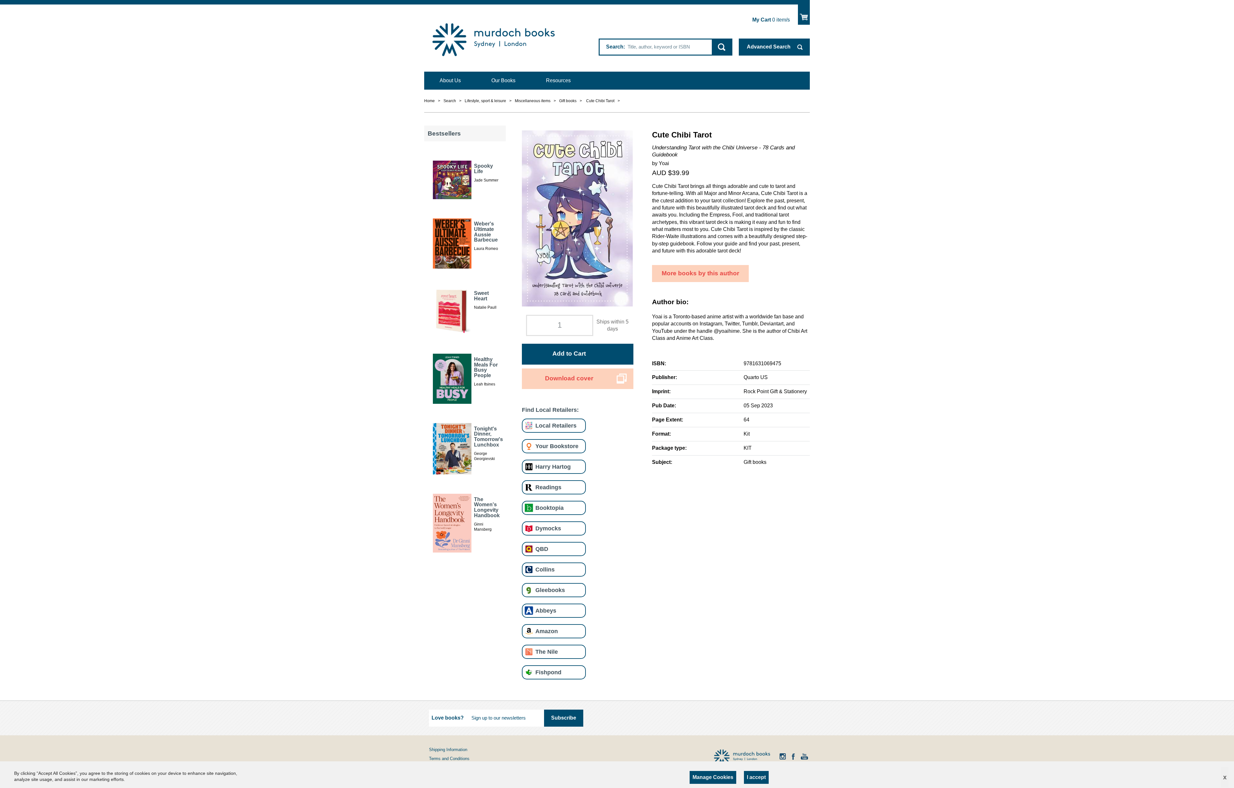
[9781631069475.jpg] (577, 218)
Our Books (503, 80)
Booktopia (549, 507)
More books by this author (700, 273)
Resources (558, 80)
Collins (545, 569)
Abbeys (545, 610)
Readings (548, 487)
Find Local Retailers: (550, 409)
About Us (450, 80)
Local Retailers (556, 425)
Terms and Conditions (449, 758)
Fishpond (548, 672)
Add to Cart (569, 353)
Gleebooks (550, 590)
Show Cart (804, 14)
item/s (771, 19)
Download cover (569, 378)
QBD (541, 548)
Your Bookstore (556, 446)
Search (614, 46)
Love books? (448, 718)
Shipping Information (448, 749)
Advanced (769, 46)
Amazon (546, 631)
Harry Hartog (553, 466)
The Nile (546, 651)
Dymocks (548, 528)
